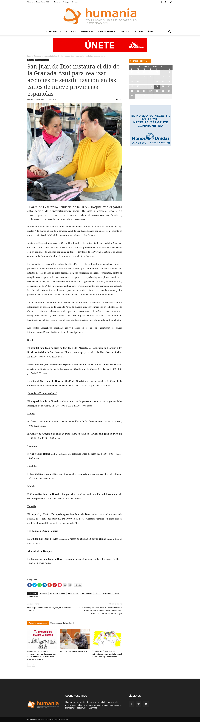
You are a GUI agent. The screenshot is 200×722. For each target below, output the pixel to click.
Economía (85, 31)
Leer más (93, 707)
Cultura (69, 31)
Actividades (52, 31)
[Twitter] (171, 2)
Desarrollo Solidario (57, 593)
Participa (66, 2)
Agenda (139, 31)
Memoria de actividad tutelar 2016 (73, 651)
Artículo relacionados (38, 623)
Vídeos (150, 31)
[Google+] (166, 2)
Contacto (75, 2)
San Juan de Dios (37, 99)
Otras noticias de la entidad (62, 623)
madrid (97, 593)
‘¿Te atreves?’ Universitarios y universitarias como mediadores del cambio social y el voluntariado (107, 654)
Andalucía (43, 593)
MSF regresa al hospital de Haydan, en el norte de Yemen (49, 609)
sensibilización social (111, 593)
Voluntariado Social (42, 60)
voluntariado (33, 596)
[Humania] (100, 16)
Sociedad (124, 31)
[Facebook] (162, 2)
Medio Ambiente (105, 31)
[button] (169, 31)
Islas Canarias (86, 593)
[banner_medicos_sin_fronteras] (100, 45)
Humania (57, 2)
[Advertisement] (150, 169)
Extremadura (73, 593)
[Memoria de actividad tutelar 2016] (75, 639)
